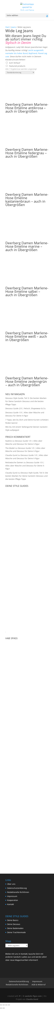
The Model (10, 448)
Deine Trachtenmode (16, 932)
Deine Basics (12, 920)
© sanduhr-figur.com (32, 996)
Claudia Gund (11, 455)
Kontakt (10, 904)
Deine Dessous (13, 924)
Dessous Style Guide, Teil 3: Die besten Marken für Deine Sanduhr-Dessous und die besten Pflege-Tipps (26, 401)
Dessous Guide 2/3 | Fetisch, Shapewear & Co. (25, 408)
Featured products (17, 66)
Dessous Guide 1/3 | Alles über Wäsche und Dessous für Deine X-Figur (25, 465)
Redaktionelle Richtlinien (18, 892)
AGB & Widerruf (38, 984)
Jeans (13, 27)
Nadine (8, 441)
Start (7, 27)
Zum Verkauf (14, 63)
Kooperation (12, 900)
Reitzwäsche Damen (14, 462)
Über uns (11, 884)
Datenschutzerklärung (17, 888)
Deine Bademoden (15, 928)
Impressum (12, 896)
